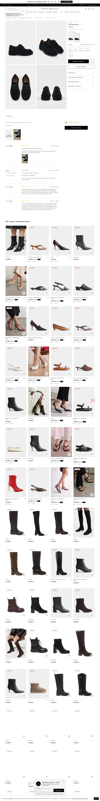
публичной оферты (36, 412)
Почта (23, 401)
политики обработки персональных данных (37, 413)
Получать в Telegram (37, 397)
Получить (36, 408)
